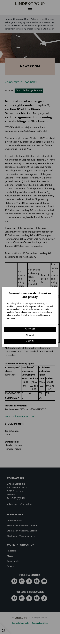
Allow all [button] (30, 341)
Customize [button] (30, 329)
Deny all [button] (30, 335)
